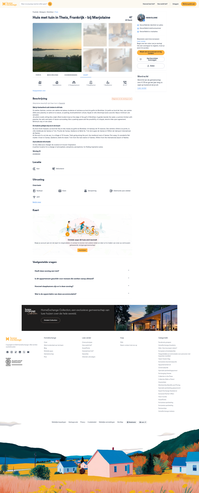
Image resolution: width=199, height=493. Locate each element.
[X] (24, 352)
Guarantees (162, 382)
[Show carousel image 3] (95, 60)
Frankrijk (62, 103)
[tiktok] (15, 352)
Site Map (120, 422)
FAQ (121, 342)
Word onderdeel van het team (53, 345)
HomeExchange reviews (166, 411)
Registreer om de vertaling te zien (122, 99)
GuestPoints (86, 348)
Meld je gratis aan (189, 4)
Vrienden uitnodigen (88, 357)
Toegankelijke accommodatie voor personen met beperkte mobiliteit (174, 355)
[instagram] (11, 352)
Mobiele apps (48, 351)
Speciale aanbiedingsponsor (167, 370)
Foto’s (38, 75)
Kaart (85, 75)
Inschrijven (82, 250)
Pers (45, 357)
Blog (45, 348)
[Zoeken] (50, 4)
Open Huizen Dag (164, 359)
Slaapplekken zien (39, 91)
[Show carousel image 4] (120, 60)
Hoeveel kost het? (149, 4)
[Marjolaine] (141, 18)
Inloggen (176, 4)
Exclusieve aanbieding (165, 402)
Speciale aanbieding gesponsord (169, 388)
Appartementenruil (164, 365)
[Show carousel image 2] (120, 35)
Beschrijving (52, 75)
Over (45, 342)
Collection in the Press (165, 376)
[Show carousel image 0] (57, 47)
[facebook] (7, 352)
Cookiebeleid (92, 422)
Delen (152, 66)
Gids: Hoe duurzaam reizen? (167, 348)
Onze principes (87, 342)
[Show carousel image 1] (95, 35)
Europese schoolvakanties (167, 351)
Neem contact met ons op (128, 345)
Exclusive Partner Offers (166, 394)
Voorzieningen (70, 75)
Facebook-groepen (164, 342)
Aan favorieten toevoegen (152, 59)
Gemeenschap (49, 354)
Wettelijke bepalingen (59, 422)
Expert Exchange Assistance (167, 391)
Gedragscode (73, 422)
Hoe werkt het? (162, 4)
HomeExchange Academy (167, 345)
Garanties (85, 354)
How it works (162, 397)
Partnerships (162, 408)
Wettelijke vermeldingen (107, 422)
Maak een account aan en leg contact (151, 52)
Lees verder (141, 41)
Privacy (82, 422)
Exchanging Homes (164, 373)
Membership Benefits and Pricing (169, 385)
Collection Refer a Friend (166, 379)
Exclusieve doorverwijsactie (167, 362)
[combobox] (35, 3)
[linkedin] (20, 352)
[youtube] (28, 352)
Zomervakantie (163, 367)
